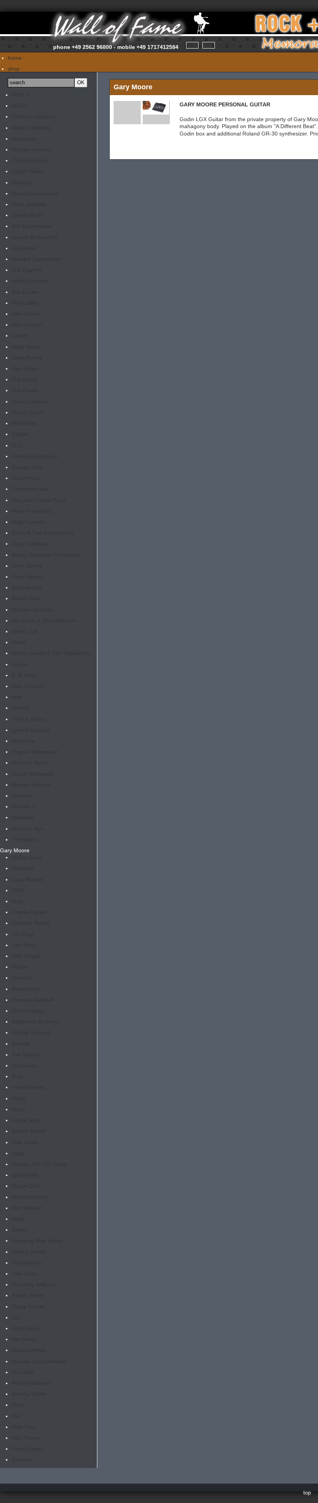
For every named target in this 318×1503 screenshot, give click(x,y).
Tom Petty (24, 945)
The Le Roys (29, 719)
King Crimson (28, 686)
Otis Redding (27, 1011)
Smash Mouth (29, 1131)
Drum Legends (30, 401)
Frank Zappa (27, 1449)
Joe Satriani (26, 1054)
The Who (23, 1372)
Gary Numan (27, 879)
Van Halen (24, 1339)
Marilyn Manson (31, 785)
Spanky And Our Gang (39, 1164)
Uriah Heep (26, 1328)
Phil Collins (25, 303)
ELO (17, 445)
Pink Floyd (26, 956)
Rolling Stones (31, 1032)
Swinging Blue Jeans (37, 1240)
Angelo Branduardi (34, 237)
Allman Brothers (31, 128)
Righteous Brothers (35, 1021)
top (307, 1492)
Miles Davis (26, 347)
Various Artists (29, 1350)
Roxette (21, 1044)
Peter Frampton (33, 511)
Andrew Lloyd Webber (39, 1361)
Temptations (26, 1263)
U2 (17, 1317)
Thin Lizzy (24, 1273)
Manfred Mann (30, 762)
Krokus (20, 708)
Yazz (17, 1405)
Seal (17, 1076)
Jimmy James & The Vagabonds (51, 653)
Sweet (19, 1230)
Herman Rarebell (33, 1000)
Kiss (17, 697)
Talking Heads (29, 1252)
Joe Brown (25, 248)
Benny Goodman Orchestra (45, 555)
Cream (20, 335)
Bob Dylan (24, 423)
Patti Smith (25, 1142)
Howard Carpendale (36, 259)
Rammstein (26, 989)
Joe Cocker (26, 292)
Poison (20, 967)
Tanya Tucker (28, 1306)
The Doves (25, 390)
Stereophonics (29, 1197)
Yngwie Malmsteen (35, 752)
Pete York (23, 1427)
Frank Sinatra (28, 1087)
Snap (18, 1153)
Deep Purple (27, 357)
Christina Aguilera (33, 116)
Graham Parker (31, 923)
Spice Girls (25, 1175)
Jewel (19, 642)
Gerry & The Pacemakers (43, 533)
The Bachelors (29, 160)
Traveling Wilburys (34, 1284)
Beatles (22, 182)
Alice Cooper (27, 324)
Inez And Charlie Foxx (39, 500)
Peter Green (27, 576)
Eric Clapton (26, 270)
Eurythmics (25, 478)
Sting (18, 1219)
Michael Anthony (32, 149)
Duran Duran (27, 412)
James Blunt (27, 215)
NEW (20, 95)
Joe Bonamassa (31, 226)
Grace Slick (26, 1120)
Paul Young (26, 1438)
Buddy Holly (26, 598)
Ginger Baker (28, 171)
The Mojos (25, 839)
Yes (16, 1416)
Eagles (20, 434)
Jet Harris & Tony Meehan (43, 620)
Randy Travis (28, 1295)
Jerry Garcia (27, 566)
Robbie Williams (31, 1383)
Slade (19, 1098)
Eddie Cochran (30, 281)
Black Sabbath (29, 204)
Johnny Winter (29, 1394)
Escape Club (27, 467)
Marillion (22, 795)
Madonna (23, 741)
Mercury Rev (27, 828)
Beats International (35, 193)
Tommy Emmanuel (34, 456)
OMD (18, 890)
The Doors (25, 379)
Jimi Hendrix (27, 587)
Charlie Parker (29, 912)
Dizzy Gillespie (29, 543)
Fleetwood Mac (30, 489)
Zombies (22, 1459)
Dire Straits (25, 368)
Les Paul (22, 934)
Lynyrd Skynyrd (30, 730)
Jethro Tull (24, 631)
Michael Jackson (32, 609)
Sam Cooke (26, 314)
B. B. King (24, 675)
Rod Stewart (27, 1208)
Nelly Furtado (28, 522)
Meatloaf (22, 817)
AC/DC (20, 106)
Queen (21, 978)
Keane (20, 664)
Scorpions (24, 1065)
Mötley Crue (26, 857)
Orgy (18, 901)
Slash (18, 1109)
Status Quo (25, 1186)
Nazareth (23, 868)
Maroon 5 (23, 806)
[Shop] (192, 45)
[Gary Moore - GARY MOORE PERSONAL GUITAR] (156, 111)
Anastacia (24, 139)
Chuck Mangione (32, 774)
